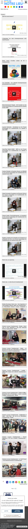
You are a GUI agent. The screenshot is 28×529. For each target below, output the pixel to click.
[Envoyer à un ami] (25, 482)
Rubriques (3, 14)
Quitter (6, 511)
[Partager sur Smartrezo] (7, 482)
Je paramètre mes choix (22, 526)
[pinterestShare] (16, 482)
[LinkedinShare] (13, 482)
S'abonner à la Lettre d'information (14, 520)
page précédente (23, 9)
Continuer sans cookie (17, 511)
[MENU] (2, 2)
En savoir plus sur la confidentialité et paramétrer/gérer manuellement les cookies (12, 516)
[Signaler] (4, 482)
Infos (5, 523)
